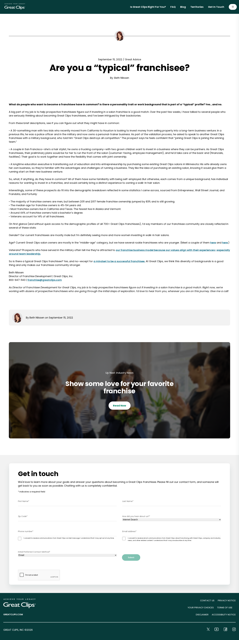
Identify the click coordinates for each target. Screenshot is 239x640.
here (213, 242)
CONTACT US (207, 600)
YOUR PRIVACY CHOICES (201, 607)
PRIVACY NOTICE (227, 600)
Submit (131, 557)
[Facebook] (225, 629)
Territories (196, 7)
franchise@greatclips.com (45, 280)
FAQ (173, 7)
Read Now (119, 405)
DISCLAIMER (202, 614)
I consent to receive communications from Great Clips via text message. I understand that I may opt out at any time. (69, 538)
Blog (183, 7)
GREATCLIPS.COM (13, 614)
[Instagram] (234, 629)
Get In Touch (216, 7)
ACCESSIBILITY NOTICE (224, 614)
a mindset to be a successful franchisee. (119, 261)
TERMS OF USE (224, 607)
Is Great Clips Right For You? (148, 7)
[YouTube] (217, 629)
